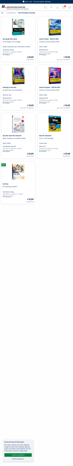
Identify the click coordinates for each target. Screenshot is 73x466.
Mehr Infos (23, 451)
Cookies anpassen (18, 459)
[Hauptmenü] (70, 7)
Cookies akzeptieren (18, 455)
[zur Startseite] (14, 6)
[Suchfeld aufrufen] (45, 7)
